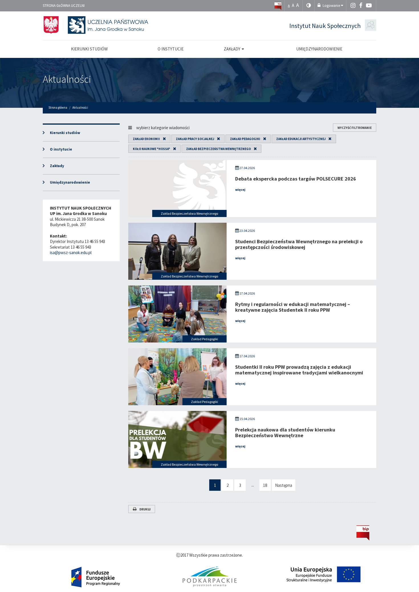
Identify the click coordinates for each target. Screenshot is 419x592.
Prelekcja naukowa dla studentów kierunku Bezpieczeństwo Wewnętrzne (285, 432)
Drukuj (144, 509)
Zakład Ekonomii (146, 139)
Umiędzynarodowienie (70, 182)
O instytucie (61, 149)
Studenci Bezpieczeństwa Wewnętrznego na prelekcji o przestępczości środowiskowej (299, 244)
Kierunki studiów (65, 132)
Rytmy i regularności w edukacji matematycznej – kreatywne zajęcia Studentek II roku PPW (292, 307)
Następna (283, 485)
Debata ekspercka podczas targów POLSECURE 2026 (295, 178)
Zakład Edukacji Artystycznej (301, 139)
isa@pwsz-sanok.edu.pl (70, 252)
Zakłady (57, 165)
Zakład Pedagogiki (245, 139)
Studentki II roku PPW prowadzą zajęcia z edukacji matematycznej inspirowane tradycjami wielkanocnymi (299, 370)
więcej (240, 189)
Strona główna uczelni (64, 5)
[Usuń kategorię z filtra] (163, 139)
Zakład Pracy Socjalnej (195, 139)
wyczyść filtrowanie (354, 128)
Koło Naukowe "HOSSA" (151, 149)
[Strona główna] (277, 5)
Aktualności (67, 79)
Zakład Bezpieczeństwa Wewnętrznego (218, 149)
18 (265, 485)
